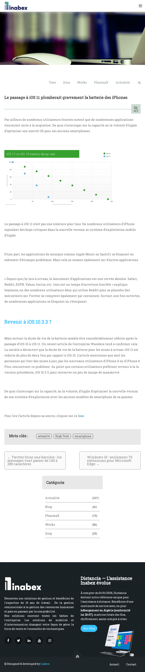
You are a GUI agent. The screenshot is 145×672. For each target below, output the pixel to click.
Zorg (66, 82)
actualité (44, 436)
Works (82, 82)
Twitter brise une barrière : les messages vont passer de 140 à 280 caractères (34, 460)
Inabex (45, 664)
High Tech (62, 436)
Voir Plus (89, 628)
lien (81, 416)
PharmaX (101, 82)
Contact (131, 664)
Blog (48, 507)
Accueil (114, 664)
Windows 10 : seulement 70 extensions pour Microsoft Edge (109, 460)
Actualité (123, 82)
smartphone (83, 436)
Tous (52, 82)
